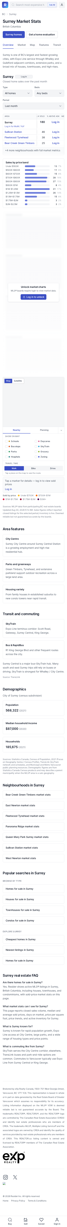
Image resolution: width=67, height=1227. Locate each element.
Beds (37, 87)
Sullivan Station (13, 131)
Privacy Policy (18, 1200)
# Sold (41, 116)
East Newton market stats (20, 805)
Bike (33, 468)
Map (32, 44)
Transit (57, 44)
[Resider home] (5, 5)
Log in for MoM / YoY (14, 126)
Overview (8, 44)
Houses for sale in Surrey (20, 899)
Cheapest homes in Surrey (21, 939)
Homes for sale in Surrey (19, 888)
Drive (52, 468)
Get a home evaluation (42, 34)
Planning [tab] (44, 430)
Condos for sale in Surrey (20, 920)
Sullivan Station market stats (22, 847)
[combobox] (33, 5)
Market (22, 44)
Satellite (18, 380)
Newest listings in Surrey (20, 949)
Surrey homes (13, 34)
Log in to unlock (35, 296)
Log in (55, 122)
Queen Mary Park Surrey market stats (27, 836)
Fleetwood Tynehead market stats (25, 815)
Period (6, 100)
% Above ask (53, 116)
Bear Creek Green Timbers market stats (28, 794)
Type (5, 87)
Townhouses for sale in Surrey (23, 909)
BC (3, 14)
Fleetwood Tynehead (16, 137)
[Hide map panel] (61, 430)
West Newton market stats (21, 858)
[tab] (16, 430)
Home (5, 1200)
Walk (14, 468)
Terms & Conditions (37, 1200)
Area (7, 116)
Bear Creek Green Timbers (20, 143)
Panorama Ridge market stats (22, 826)
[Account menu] (62, 5)
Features (44, 44)
